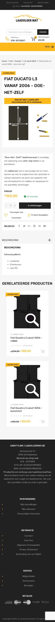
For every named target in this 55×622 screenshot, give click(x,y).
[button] (47, 47)
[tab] (27, 240)
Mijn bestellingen (28, 504)
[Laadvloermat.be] (27, 23)
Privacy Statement (28, 549)
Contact (29, 536)
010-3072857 (18, 40)
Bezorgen (28, 585)
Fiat (11, 61)
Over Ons (28, 540)
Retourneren (29, 581)
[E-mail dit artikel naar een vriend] (44, 226)
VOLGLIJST (28, 3)
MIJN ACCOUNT (12, 3)
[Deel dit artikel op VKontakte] (39, 226)
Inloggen (26, 6)
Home (4, 61)
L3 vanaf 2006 (30, 61)
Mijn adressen (28, 509)
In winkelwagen (35, 205)
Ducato (18, 61)
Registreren (36, 6)
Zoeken (42, 32)
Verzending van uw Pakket (28, 554)
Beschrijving (10, 240)
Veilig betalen (28, 576)
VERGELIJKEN (43, 3)
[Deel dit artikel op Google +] (29, 226)
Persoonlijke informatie (28, 513)
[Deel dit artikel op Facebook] (19, 226)
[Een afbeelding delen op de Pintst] (34, 226)
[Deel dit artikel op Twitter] (24, 226)
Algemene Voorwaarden (28, 545)
